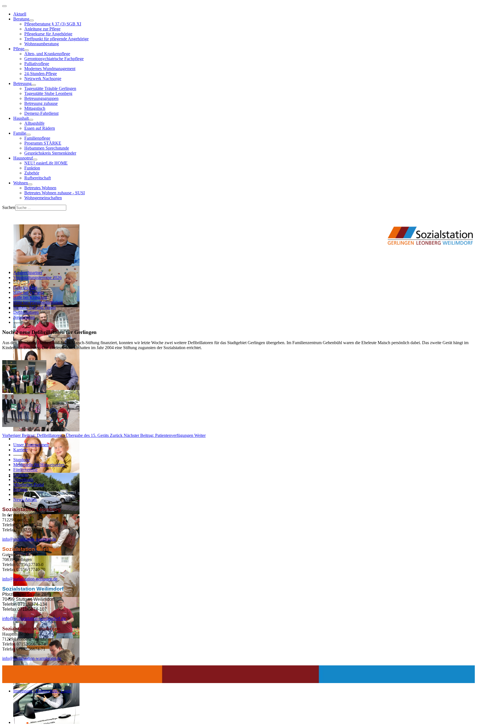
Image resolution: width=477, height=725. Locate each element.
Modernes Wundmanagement (49, 68)
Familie (19, 133)
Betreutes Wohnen (40, 187)
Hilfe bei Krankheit (30, 297)
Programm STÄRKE (42, 143)
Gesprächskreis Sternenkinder (50, 153)
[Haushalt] (31, 120)
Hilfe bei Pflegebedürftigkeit (38, 302)
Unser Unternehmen (31, 444)
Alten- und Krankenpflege (47, 53)
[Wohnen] (30, 184)
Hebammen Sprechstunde (46, 148)
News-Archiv (25, 499)
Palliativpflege (36, 63)
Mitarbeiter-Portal (28, 484)
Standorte (21, 459)
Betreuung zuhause (41, 103)
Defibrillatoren (26, 312)
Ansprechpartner (27, 272)
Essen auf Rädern (39, 128)
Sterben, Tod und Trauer (34, 307)
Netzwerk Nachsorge (42, 78)
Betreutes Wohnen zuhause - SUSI (54, 192)
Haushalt (21, 118)
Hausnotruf (23, 158)
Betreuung (22, 83)
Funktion (32, 168)
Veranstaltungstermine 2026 (37, 277)
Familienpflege (37, 138)
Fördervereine (25, 469)
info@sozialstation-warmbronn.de (31, 658)
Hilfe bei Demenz (28, 292)
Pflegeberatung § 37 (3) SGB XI (52, 24)
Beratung (21, 19)
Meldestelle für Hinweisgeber (39, 464)
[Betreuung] (33, 85)
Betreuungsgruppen (41, 98)
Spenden (20, 474)
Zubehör (31, 173)
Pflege (18, 48)
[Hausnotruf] (35, 159)
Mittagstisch (34, 108)
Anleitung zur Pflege (42, 28)
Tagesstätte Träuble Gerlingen (50, 88)
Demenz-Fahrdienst (41, 113)
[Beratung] (31, 20)
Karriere (20, 449)
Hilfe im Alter (25, 287)
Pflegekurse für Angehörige (48, 33)
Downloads (23, 479)
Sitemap (20, 489)
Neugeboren (24, 317)
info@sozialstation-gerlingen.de (29, 579)
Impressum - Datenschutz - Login (42, 691)
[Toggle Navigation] (4, 6)
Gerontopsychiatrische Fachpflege (54, 58)
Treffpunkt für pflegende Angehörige (56, 38)
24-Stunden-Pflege (40, 73)
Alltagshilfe (34, 123)
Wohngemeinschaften (43, 197)
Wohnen (20, 182)
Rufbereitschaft (37, 178)
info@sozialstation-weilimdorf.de (34, 618)
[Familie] (28, 135)
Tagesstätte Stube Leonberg (48, 93)
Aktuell (19, 14)
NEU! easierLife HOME (46, 163)
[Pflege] (26, 50)
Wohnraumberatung (41, 43)
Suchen (8, 207)
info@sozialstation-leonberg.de (29, 539)
